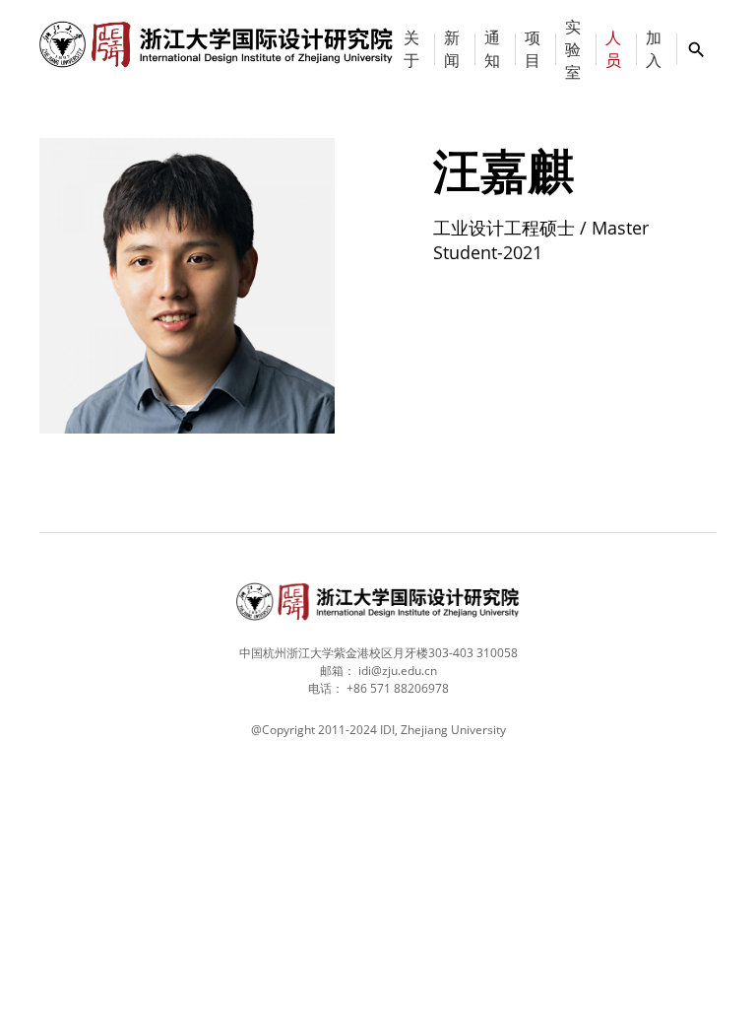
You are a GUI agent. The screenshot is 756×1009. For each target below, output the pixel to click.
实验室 (573, 49)
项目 (532, 49)
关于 (411, 49)
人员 (613, 49)
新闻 (452, 49)
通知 (492, 49)
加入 (654, 49)
